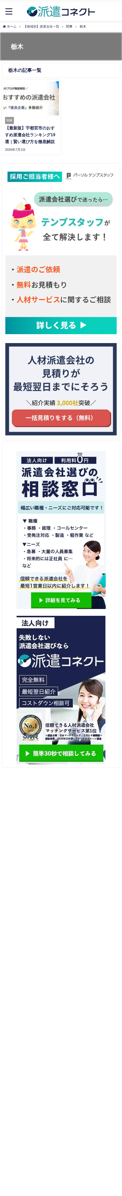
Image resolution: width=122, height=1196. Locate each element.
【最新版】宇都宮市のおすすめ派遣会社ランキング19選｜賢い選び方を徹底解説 (30, 135)
